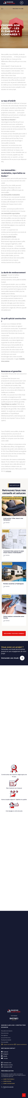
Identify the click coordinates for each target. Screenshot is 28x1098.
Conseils (5, 531)
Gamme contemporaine (9, 1083)
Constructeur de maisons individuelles (13, 459)
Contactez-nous (7, 1062)
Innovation (6, 596)
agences (8, 471)
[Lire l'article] (14, 506)
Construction (7, 564)
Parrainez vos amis (8, 1064)
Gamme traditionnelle (8, 1079)
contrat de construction (10, 328)
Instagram (5, 1054)
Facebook (5, 1051)
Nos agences (4, 1035)
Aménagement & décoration (12, 498)
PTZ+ (3, 244)
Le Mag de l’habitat (8, 8)
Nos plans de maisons (6, 1031)
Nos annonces (4, 1033)
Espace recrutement (9, 1044)
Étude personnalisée (6, 1040)
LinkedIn (5, 1056)
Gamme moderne (7, 1081)
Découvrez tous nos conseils (14, 633)
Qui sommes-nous (5, 1037)
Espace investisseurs (21, 1044)
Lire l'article (6, 522)
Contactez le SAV (8, 1067)
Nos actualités (4, 1042)
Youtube (6, 1058)
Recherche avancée (8, 1087)
